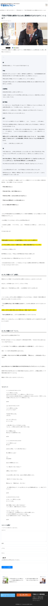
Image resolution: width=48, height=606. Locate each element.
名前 (3, 543)
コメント (4, 530)
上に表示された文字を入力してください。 (11, 559)
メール (3, 548)
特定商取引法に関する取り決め (38, 598)
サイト (3, 553)
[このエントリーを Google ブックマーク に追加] (12, 48)
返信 (8, 401)
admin (10, 20)
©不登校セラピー (19, 604)
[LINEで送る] (16, 48)
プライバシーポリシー (36, 600)
